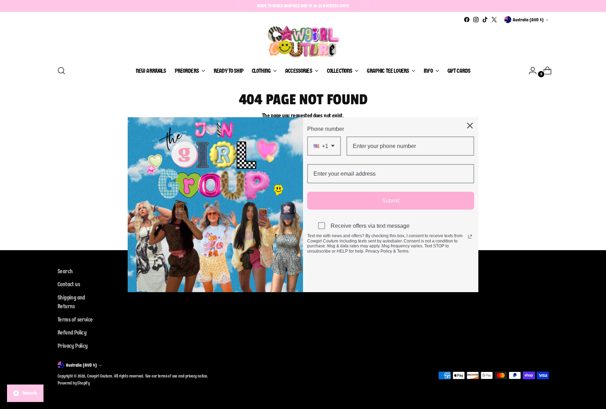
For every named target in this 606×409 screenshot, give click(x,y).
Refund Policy (72, 332)
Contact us (69, 284)
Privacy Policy (73, 346)
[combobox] (324, 146)
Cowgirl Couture (99, 376)
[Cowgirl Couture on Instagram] (476, 19)
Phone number (325, 129)
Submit (390, 201)
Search (65, 271)
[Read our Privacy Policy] (470, 236)
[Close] (470, 125)
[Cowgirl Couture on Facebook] (467, 19)
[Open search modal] (61, 71)
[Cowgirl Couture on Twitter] (494, 19)
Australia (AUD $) (528, 19)
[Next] (368, 6)
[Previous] (237, 6)
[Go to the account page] (530, 71)
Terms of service (75, 319)
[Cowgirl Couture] (303, 41)
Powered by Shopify (73, 383)
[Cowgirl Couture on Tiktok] (485, 19)
